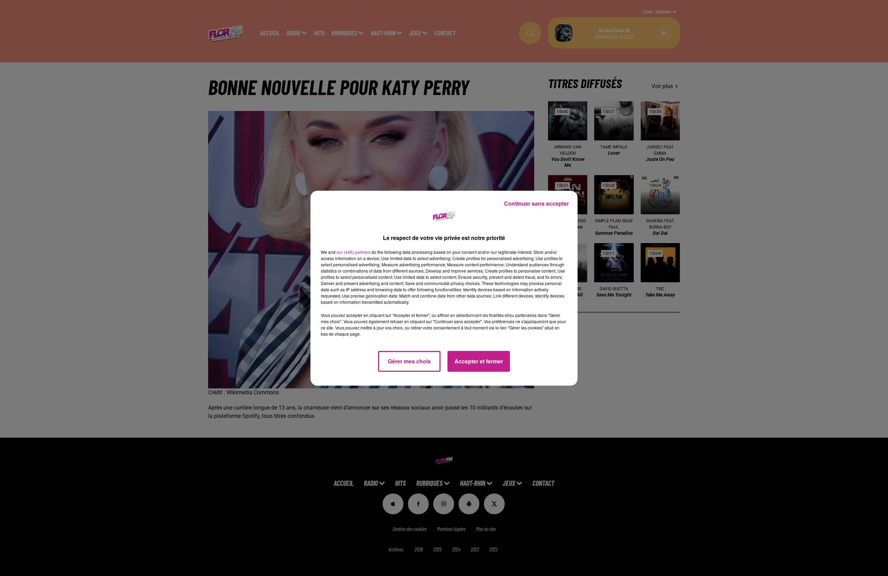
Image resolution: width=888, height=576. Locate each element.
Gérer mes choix (409, 361)
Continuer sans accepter (536, 203)
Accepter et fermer (478, 361)
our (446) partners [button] (353, 252)
